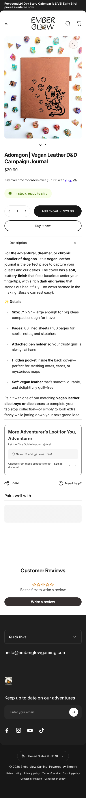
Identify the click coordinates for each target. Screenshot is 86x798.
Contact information (31, 778)
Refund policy (13, 773)
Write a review (43, 602)
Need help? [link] (73, 483)
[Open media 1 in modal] (73, 44)
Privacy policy (32, 773)
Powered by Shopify (63, 766)
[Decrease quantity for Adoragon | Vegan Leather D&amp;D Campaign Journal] (9, 211)
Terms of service (51, 773)
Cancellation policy (55, 778)
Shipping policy (71, 773)
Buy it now (43, 226)
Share (15, 483)
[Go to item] (40, 144)
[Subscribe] (73, 712)
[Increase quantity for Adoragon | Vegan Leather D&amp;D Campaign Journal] (25, 211)
